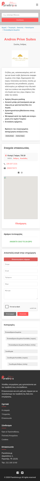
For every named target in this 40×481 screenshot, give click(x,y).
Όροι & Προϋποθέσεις (10, 432)
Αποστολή (23, 314)
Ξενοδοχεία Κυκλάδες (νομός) (17, 358)
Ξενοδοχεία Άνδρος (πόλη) (18, 364)
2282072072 (12, 168)
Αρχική (4, 27)
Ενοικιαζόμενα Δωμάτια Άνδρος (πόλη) (22, 345)
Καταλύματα (29, 27)
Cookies (5, 439)
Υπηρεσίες (6, 414)
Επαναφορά (10, 314)
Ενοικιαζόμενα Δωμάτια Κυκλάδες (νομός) (21, 338)
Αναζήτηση (20, 20)
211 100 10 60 (11, 463)
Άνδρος (16, 158)
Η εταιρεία (6, 410)
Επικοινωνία (7, 418)
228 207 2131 (11, 164)
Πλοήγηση (20, 223)
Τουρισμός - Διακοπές (15, 27)
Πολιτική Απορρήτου (10, 436)
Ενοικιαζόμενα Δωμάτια (12, 30)
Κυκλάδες (23, 158)
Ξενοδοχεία (9, 351)
